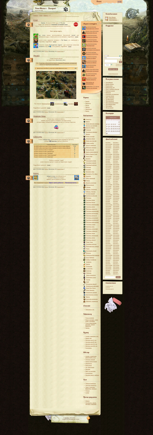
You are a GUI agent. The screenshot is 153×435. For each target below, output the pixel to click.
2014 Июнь (115, 150)
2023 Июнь (115, 241)
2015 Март (108, 159)
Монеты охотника (91, 183)
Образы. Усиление (91, 189)
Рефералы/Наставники (92, 255)
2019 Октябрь (116, 204)
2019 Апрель (116, 199)
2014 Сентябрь (109, 154)
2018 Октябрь (116, 194)
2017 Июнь (115, 181)
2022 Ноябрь (108, 236)
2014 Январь (108, 147)
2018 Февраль (116, 187)
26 (113, 131)
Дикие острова (90, 136)
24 (109, 131)
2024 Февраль (116, 248)
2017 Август (115, 182)
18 (111, 128)
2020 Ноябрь (108, 216)
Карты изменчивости (92, 152)
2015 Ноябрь (108, 166)
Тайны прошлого (91, 275)
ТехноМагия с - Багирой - (46, 8)
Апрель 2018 (113, 117)
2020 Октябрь (116, 214)
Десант (36, 56)
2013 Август (115, 142)
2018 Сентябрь (109, 194)
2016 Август (115, 172)
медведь (71, 103)
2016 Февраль (116, 167)
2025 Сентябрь (109, 265)
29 (119, 131)
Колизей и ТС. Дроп (91, 174)
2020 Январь (108, 208)
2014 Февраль (116, 147)
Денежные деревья (91, 132)
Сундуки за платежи (92, 37)
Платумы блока (90, 200)
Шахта (88, 297)
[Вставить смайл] (121, 55)
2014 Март (108, 149)
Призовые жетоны (91, 244)
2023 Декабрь (116, 246)
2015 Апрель (116, 159)
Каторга (88, 158)
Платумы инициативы (92, 211)
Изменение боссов (91, 33)
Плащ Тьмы (89, 242)
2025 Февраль (116, 258)
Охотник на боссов (91, 195)
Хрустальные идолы (92, 294)
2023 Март (108, 240)
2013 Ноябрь (108, 145)
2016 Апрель (116, 169)
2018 (40, 15)
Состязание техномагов (93, 50)
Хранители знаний (91, 292)
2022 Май (108, 231)
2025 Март (108, 260)
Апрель (46, 15)
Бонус (36, 173)
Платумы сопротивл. (92, 229)
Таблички (88, 273)
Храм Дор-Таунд (91, 288)
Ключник (88, 167)
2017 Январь (108, 177)
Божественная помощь (92, 123)
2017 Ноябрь (108, 186)
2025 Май (108, 261)
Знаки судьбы (90, 143)
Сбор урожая (90, 67)
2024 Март (108, 250)
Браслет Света (90, 127)
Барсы (88, 121)
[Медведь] (76, 103)
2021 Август (115, 223)
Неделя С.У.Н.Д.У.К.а (92, 54)
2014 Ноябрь (108, 156)
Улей (87, 282)
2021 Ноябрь (108, 226)
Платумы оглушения (92, 218)
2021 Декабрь (116, 226)
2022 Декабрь (116, 236)
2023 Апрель (116, 240)
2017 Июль (108, 182)
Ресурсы (88, 253)
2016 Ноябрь (108, 176)
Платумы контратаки (92, 213)
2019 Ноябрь (108, 206)
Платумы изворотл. (91, 209)
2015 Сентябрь (109, 164)
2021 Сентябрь (109, 224)
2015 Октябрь (116, 164)
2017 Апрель (116, 179)
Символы (88, 262)
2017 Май (108, 181)
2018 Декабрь (116, 196)
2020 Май (108, 211)
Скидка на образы (91, 62)
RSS (88, 418)
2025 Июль (108, 263)
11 (111, 126)
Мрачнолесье (90, 185)
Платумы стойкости (91, 231)
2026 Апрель (116, 270)
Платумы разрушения (92, 222)
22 (119, 128)
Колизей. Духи (90, 171)
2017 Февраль (116, 177)
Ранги (87, 248)
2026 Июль (108, 273)
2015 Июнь (115, 161)
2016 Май (108, 171)
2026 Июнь (115, 272)
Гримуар (88, 130)
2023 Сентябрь (109, 245)
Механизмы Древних (92, 41)
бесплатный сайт (71, 419)
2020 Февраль (116, 208)
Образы (88, 187)
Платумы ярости (91, 240)
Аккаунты (88, 119)
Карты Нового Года (91, 154)
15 (119, 126)
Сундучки (88, 270)
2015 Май (108, 161)
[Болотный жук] (52, 103)
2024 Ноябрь (108, 256)
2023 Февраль (116, 238)
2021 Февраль (116, 218)
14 (117, 126)
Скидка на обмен (91, 58)
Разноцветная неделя (92, 28)
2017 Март (108, 179)
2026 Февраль (116, 268)
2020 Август (115, 213)
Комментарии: (60, 51)
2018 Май (108, 191)
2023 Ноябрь (108, 246)
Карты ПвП (89, 156)
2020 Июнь (115, 211)
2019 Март (108, 199)
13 (115, 126)
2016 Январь (108, 167)
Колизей (88, 169)
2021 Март (108, 219)
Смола (88, 264)
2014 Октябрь (116, 154)
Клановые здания (91, 163)
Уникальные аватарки (92, 286)
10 (109, 126)
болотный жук (46, 103)
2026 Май (108, 272)
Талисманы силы (91, 277)
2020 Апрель (116, 209)
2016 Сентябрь (109, 174)
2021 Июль (108, 223)
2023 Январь (108, 238)
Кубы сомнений (90, 178)
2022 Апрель (116, 230)
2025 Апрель (116, 260)
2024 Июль (108, 253)
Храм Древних (90, 290)
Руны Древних (90, 257)
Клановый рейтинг (91, 165)
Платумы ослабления (92, 220)
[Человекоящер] (65, 103)
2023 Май (108, 241)
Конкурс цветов (90, 75)
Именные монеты (91, 147)
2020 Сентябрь (109, 214)
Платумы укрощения (92, 235)
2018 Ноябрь (108, 196)
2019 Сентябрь (109, 204)
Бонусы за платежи (91, 88)
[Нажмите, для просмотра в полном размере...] (56, 98)
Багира (46, 51)
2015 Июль (108, 162)
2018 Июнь (115, 191)
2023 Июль (108, 243)
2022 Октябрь (116, 235)
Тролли (88, 279)
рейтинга (55, 122)
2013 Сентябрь (109, 144)
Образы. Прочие (91, 191)
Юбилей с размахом (92, 301)
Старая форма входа (113, 73)
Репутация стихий (91, 251)
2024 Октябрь (116, 255)
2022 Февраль (116, 228)
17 (109, 128)
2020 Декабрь (116, 216)
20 (115, 128)
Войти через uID (113, 69)
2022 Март (108, 230)
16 (106, 128)
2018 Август (115, 193)
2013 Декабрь (116, 145)
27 (115, 131)
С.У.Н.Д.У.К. (89, 268)
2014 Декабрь (116, 156)
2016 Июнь (115, 171)
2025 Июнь (115, 261)
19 (113, 128)
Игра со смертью (91, 145)
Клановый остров (91, 160)
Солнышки (89, 266)
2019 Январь (108, 198)
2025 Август (115, 263)
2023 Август (115, 243)
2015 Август (115, 162)
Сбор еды (37, 137)
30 (106, 133)
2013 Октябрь (116, 144)
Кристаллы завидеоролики (90, 83)
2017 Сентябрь (109, 184)
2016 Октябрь (116, 174)
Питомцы (88, 198)
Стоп (35, 20)
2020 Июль (108, 213)
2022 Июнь (115, 231)
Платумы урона (90, 237)
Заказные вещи (90, 138)
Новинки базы (39, 116)
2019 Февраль (116, 198)
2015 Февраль (116, 157)
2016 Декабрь (116, 176)
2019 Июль (108, 203)
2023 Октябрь (116, 245)
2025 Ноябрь (108, 267)
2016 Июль (108, 172)
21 (117, 128)
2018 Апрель (116, 189)
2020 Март (108, 209)
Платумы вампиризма (92, 204)
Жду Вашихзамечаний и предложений (113, 19)
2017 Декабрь (116, 186)
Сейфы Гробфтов (91, 259)
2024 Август (115, 253)
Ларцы (88, 180)
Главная (35, 15)
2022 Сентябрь (109, 235)
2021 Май (108, 221)
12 (113, 126)
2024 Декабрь (116, 256)
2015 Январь (108, 157)
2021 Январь (108, 218)
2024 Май (108, 251)
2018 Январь (108, 187)
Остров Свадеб (90, 193)
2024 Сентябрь (109, 255)
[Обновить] (119, 55)
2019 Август (115, 203)
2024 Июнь (115, 251)
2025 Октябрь (116, 265)
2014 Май (108, 150)
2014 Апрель (116, 149)
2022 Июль (108, 233)
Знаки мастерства (91, 141)
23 (106, 131)
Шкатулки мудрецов (91, 299)
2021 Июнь (115, 221)
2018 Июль (108, 193)
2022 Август (115, 233)
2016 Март (108, 169)
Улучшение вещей (91, 284)
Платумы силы (90, 226)
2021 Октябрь (116, 224)
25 (111, 131)
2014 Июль (108, 152)
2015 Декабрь (116, 166)
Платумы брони (90, 202)
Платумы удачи (90, 233)
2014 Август (115, 152)
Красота (88, 176)
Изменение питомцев (92, 71)
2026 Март (108, 270)
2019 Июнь (115, 201)
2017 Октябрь (116, 184)
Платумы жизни (90, 206)
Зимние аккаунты (91, 79)
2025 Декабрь (116, 267)
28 (117, 131)
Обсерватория (90, 45)
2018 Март (108, 189)
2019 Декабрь (116, 206)
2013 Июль (108, 142)
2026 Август (115, 273)
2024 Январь (108, 248)
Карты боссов (90, 149)
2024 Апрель (116, 250)
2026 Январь (108, 268)
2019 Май (108, 201)
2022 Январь (108, 228)
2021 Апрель (116, 219)
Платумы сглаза (90, 224)
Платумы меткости (91, 215)
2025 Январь (108, 258)
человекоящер (59, 103)
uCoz (78, 419)
